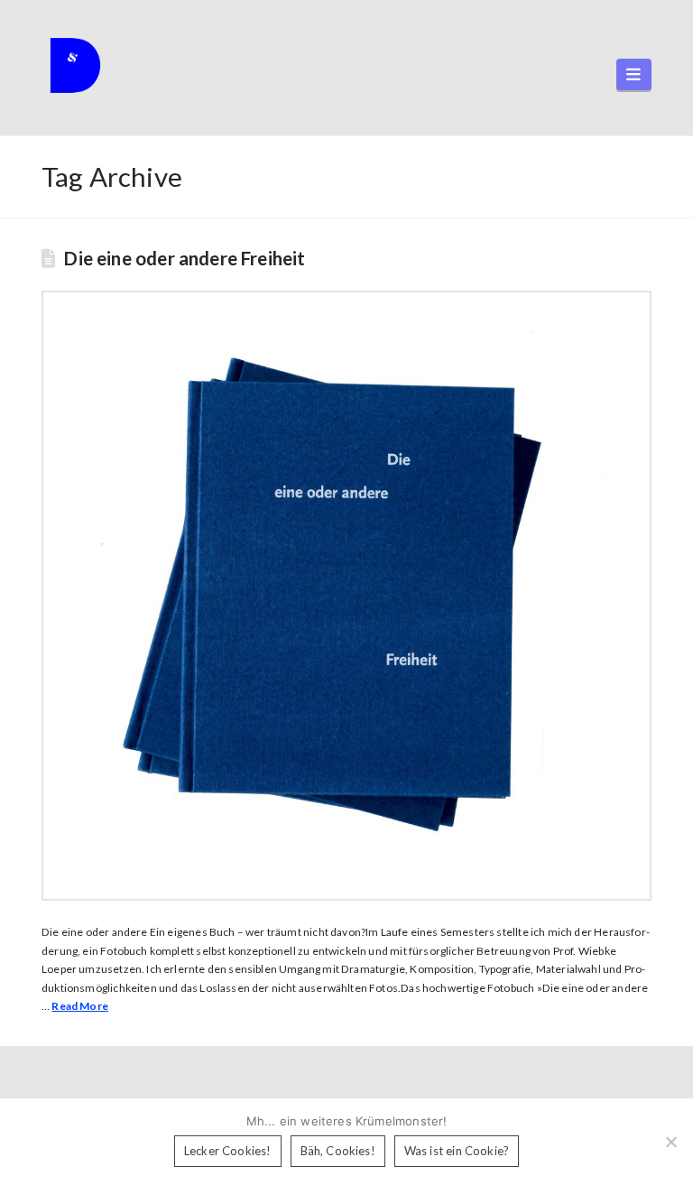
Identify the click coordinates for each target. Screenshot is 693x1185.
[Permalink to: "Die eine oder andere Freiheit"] (346, 595)
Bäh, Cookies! (337, 1150)
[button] (633, 74)
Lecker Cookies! (228, 1150)
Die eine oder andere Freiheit (184, 258)
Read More (79, 1006)
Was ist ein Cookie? (456, 1150)
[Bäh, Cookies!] (670, 1142)
